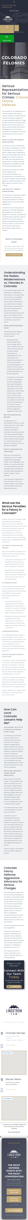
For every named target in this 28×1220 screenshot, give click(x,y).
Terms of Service (9, 1126)
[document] (14, 1178)
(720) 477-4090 (10, 1089)
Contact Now (16, 986)
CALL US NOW (18, 32)
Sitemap (14, 1128)
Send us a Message (14, 1210)
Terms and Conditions (14, 1132)
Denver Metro (14, 1199)
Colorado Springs (14, 1191)
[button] (19, 18)
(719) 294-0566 (10, 1045)
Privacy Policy (19, 1126)
